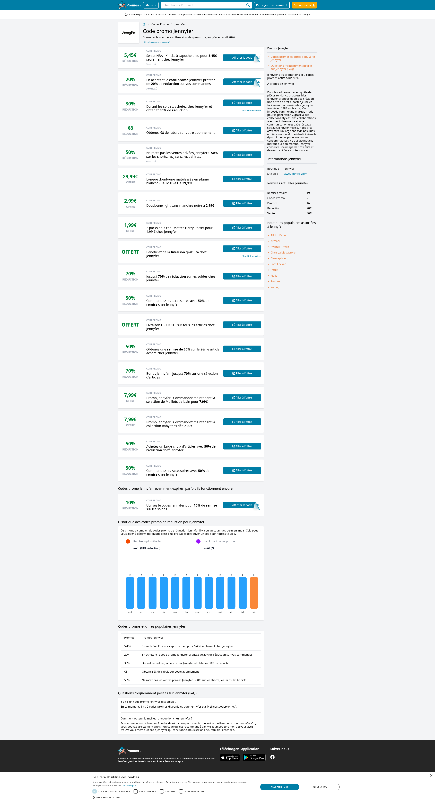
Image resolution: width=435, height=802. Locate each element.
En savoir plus (129, 785)
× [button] (431, 775)
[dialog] (217, 787)
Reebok (275, 281)
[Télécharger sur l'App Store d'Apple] (230, 757)
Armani (275, 241)
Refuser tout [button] (321, 786)
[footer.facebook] (272, 757)
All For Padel (278, 235)
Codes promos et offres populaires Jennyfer (293, 58)
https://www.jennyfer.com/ (156, 42)
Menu (149, 5)
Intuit (274, 270)
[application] (191, 585)
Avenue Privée (280, 247)
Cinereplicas (278, 258)
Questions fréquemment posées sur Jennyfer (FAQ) (291, 67)
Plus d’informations (251, 110)
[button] (173, 797)
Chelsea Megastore (283, 252)
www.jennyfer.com (295, 173)
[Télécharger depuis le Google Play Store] (254, 757)
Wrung (275, 287)
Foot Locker (278, 264)
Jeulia (274, 275)
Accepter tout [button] (279, 786)
